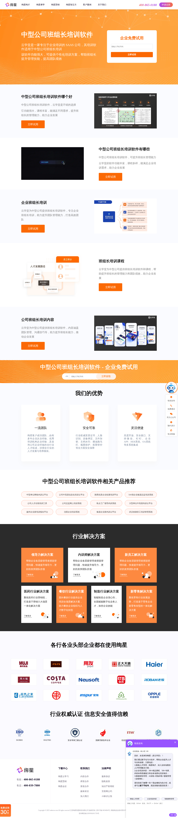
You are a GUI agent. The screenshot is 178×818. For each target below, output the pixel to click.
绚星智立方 (71, 5)
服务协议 (106, 776)
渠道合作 (84, 786)
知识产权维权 (108, 786)
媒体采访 (84, 791)
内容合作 (84, 776)
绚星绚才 (26, 5)
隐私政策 (106, 781)
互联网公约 (107, 791)
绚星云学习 (63, 776)
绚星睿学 (40, 5)
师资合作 (84, 781)
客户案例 (87, 5)
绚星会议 (62, 786)
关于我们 (102, 5)
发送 (172, 815)
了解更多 (29, 575)
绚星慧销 (55, 5)
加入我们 (84, 796)
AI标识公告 (107, 796)
